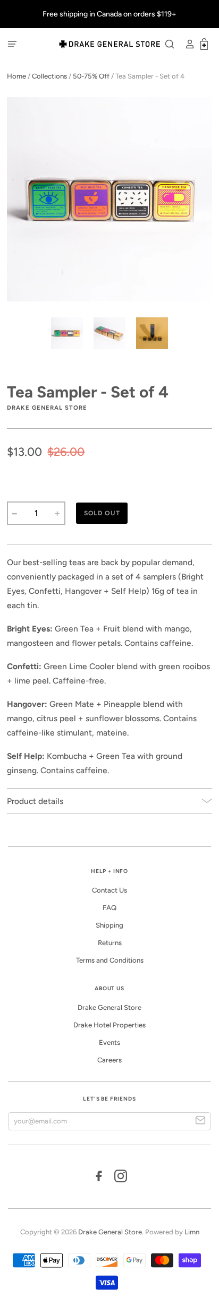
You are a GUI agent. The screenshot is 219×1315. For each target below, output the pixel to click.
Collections (49, 76)
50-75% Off (91, 76)
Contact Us (109, 890)
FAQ (109, 908)
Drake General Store (109, 1007)
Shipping (109, 925)
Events (109, 1042)
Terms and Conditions (110, 960)
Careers (109, 1060)
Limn (191, 1232)
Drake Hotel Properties (109, 1025)
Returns (110, 943)
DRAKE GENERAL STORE (47, 407)
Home (16, 76)
